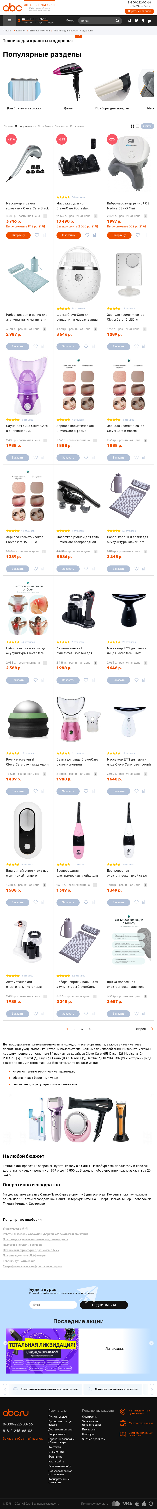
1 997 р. (114, 221)
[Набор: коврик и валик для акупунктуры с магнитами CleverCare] (28, 274)
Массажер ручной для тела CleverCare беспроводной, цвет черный (77, 539)
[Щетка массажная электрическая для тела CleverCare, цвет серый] (129, 941)
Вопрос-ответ (57, 1434)
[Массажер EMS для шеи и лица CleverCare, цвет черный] (129, 608)
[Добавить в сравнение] (44, 235)
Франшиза (55, 1456)
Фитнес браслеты (93, 1439)
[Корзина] (150, 20)
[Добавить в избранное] (37, 235)
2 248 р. (115, 556)
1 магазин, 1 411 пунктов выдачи (39, 22)
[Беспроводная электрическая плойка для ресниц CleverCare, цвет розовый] (78, 830)
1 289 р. (114, 334)
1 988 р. (13, 445)
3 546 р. (64, 334)
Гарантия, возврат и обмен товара (61, 1441)
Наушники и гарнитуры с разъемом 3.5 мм (31, 1250)
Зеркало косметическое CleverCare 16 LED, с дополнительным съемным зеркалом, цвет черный (26, 539)
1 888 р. (64, 445)
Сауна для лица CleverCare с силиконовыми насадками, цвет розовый (77, 762)
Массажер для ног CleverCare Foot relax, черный (72, 206)
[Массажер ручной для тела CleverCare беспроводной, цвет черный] (78, 497)
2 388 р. (14, 668)
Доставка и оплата (60, 1429)
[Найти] (117, 20)
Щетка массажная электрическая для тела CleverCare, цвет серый (126, 984)
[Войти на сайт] (143, 21)
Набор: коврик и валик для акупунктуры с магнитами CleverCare (26, 317)
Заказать (18, 346)
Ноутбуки (88, 1434)
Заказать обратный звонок (23, 1438)
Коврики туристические (19, 1261)
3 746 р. (13, 221)
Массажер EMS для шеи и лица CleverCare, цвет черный (127, 651)
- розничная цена (23, 216)
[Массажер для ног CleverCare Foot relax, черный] (78, 163)
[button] (5, 1343)
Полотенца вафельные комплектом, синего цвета (35, 1239)
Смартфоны (89, 1416)
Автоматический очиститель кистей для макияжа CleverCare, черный (74, 651)
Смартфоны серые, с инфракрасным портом (32, 1266)
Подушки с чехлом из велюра (22, 1244)
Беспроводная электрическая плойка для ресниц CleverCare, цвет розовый (77, 873)
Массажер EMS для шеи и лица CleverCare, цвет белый (129, 762)
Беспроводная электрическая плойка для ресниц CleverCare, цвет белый (128, 873)
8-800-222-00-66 (139, 2)
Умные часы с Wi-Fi (15, 1228)
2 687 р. (114, 1001)
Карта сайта (56, 1461)
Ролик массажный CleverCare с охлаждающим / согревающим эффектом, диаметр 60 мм (27, 762)
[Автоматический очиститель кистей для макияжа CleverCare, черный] (78, 608)
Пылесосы (89, 1429)
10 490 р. (65, 221)
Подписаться (104, 1305)
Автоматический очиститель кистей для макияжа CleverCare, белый (27, 984)
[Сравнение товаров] (129, 20)
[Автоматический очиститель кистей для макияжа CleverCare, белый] (28, 941)
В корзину (18, 235)
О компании (56, 1452)
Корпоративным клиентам (59, 1481)
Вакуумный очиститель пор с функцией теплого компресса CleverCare (27, 873)
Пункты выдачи (58, 1416)
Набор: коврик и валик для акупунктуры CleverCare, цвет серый (77, 984)
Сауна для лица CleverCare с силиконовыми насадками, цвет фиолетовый (27, 428)
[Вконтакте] (6, 1450)
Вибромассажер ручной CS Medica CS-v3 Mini (128, 206)
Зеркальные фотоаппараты (91, 1423)
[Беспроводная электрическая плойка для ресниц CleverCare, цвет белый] (129, 830)
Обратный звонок (139, 11)
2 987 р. (13, 334)
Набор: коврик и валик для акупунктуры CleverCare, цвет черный (26, 651)
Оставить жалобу (59, 1466)
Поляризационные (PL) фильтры (24, 1255)
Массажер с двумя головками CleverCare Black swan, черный (27, 206)
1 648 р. (114, 668)
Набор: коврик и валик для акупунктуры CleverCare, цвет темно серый (127, 539)
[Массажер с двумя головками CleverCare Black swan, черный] (28, 163)
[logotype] (12, 7)
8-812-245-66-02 (139, 6)
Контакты (54, 1447)
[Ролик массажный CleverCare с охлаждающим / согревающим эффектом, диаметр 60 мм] (28, 719)
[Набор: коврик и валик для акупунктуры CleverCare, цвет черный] (28, 608)
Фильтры (147, 126)
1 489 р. (13, 779)
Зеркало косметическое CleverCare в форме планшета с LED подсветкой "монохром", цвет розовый (128, 428)
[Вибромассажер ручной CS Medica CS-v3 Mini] (129, 163)
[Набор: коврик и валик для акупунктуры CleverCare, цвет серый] (78, 941)
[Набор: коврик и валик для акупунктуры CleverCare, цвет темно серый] (129, 497)
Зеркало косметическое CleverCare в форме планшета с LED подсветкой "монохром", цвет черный (78, 428)
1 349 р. (63, 890)
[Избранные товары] (136, 20)
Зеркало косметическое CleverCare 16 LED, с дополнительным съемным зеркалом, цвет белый (127, 317)
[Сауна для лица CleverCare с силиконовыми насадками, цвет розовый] (78, 719)
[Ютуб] (20, 1450)
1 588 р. (13, 890)
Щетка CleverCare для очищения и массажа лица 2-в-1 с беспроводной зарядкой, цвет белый (77, 317)
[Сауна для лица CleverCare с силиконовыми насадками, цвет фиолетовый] (28, 385)
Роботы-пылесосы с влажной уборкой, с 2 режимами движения (45, 1234)
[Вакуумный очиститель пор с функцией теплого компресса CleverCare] (28, 830)
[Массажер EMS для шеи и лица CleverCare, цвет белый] (129, 719)
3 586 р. (64, 556)
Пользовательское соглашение (60, 1473)
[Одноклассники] (13, 1450)
